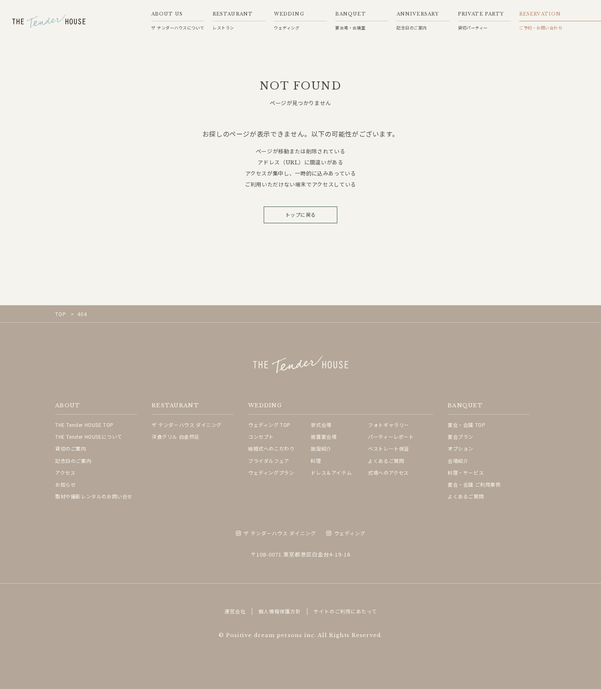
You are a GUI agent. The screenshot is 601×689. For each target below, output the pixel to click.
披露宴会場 (323, 436)
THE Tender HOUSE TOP (84, 424)
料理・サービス (466, 472)
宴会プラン (460, 436)
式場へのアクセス (388, 472)
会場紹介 (458, 460)
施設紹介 (321, 448)
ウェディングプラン (271, 472)
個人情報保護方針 (279, 611)
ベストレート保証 (388, 448)
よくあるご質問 (386, 460)
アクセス (65, 472)
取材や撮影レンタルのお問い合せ (93, 496)
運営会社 (235, 611)
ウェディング (350, 533)
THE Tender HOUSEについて (88, 436)
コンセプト (261, 436)
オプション (460, 448)
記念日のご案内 (73, 460)
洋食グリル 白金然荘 (176, 436)
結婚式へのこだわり (271, 448)
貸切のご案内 (70, 448)
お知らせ (65, 484)
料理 (316, 460)
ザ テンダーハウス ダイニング (187, 424)
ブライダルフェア (268, 460)
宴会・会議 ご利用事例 (474, 484)
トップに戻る (300, 215)
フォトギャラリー (388, 424)
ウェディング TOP (269, 424)
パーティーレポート (391, 436)
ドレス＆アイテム (331, 472)
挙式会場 (321, 424)
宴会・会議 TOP (466, 424)
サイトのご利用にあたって (345, 611)
